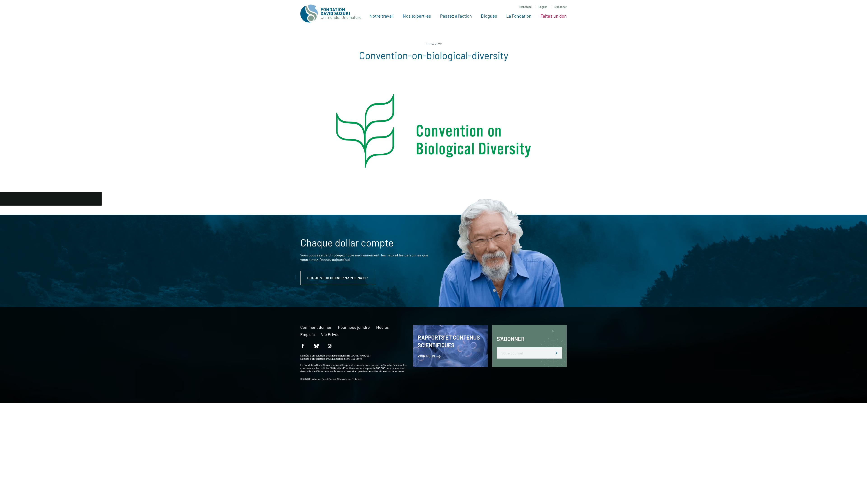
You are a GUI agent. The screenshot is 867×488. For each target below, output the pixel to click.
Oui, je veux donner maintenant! (337, 278)
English (543, 6)
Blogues (489, 16)
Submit (556, 353)
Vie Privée (330, 334)
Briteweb (357, 378)
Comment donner (316, 327)
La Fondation (518, 16)
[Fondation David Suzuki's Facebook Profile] (302, 345)
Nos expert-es (417, 16)
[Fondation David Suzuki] (331, 13)
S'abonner (561, 6)
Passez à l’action (456, 16)
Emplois (307, 334)
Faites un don (554, 16)
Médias (382, 327)
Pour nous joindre (354, 327)
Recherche (525, 6)
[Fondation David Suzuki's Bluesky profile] (316, 345)
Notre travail (381, 16)
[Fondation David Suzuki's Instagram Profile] (329, 345)
